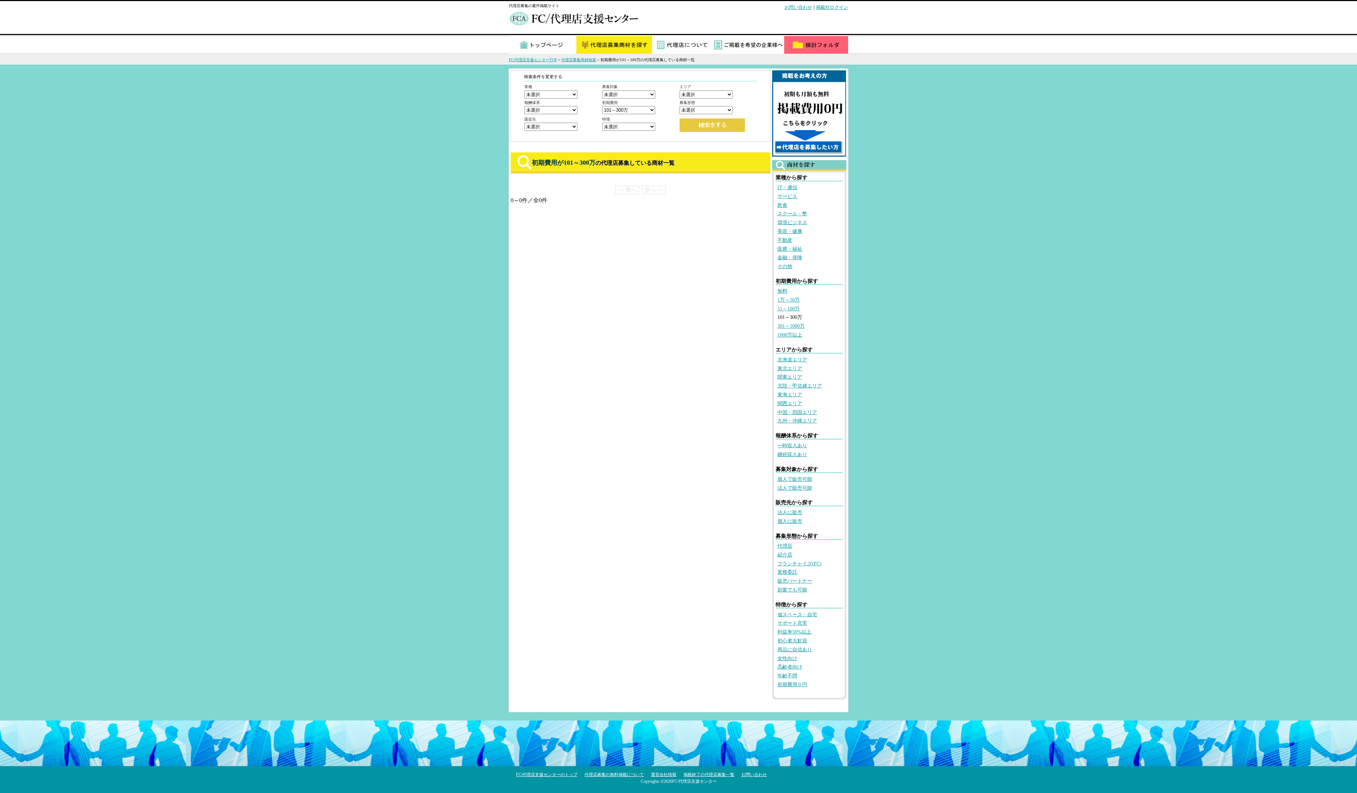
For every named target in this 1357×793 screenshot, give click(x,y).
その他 (784, 266)
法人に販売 (789, 512)
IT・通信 (787, 187)
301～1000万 (791, 326)
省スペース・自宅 (797, 614)
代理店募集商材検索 (578, 60)
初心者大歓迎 (792, 640)
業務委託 (787, 572)
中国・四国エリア (797, 412)
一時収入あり (792, 445)
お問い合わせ (798, 7)
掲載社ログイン (832, 7)
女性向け (787, 658)
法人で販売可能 (794, 488)
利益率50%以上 (794, 632)
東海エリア (789, 394)
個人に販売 (789, 521)
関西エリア (789, 403)
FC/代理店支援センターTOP (533, 60)
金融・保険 (789, 257)
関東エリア (789, 377)
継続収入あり (792, 454)
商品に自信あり (794, 649)
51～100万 (788, 308)
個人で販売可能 (794, 479)
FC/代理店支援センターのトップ (546, 774)
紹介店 (784, 555)
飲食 (782, 205)
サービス (787, 196)
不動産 (784, 240)
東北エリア (789, 368)
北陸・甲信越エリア (799, 386)
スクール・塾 (792, 213)
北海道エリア (792, 359)
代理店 (784, 546)
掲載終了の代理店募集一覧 (708, 774)
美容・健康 (789, 231)
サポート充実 (792, 623)
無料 (782, 291)
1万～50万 (788, 300)
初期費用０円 (792, 684)
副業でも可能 (792, 590)
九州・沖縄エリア (797, 421)
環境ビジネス (792, 222)
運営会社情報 (663, 774)
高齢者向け (789, 667)
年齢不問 (787, 675)
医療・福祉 (789, 249)
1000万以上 (789, 335)
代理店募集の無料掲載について (614, 774)
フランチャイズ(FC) (799, 563)
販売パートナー (794, 581)
